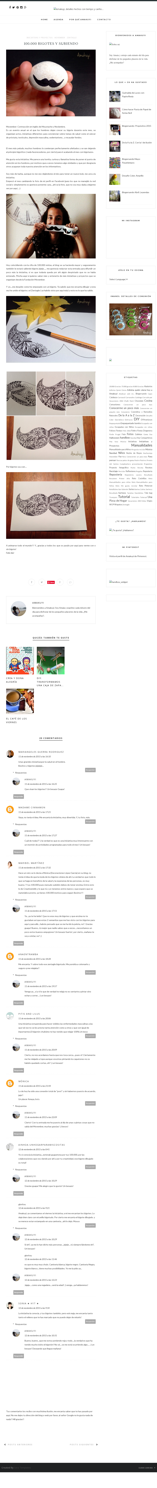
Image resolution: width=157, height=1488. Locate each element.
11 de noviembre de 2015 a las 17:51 (41, 910)
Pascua (119, 460)
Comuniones (114, 404)
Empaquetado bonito (131, 423)
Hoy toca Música (117, 442)
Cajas (150, 394)
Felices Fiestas (115, 431)
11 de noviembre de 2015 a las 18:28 (34, 959)
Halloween (114, 437)
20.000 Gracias (115, 386)
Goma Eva (148, 434)
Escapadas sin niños (143, 427)
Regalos (139, 471)
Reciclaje (113, 471)
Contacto (104, 19)
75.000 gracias (127, 386)
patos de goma (128, 460)
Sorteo (131, 489)
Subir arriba (146, 1468)
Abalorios (148, 386)
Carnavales (130, 397)
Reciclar (122, 471)
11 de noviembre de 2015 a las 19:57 (41, 986)
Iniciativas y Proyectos (40, 38)
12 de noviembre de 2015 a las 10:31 (41, 1335)
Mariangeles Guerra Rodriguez (41, 751)
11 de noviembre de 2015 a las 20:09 (41, 1049)
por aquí (60, 290)
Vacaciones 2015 (134, 501)
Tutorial (124, 497)
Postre (137, 460)
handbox (125, 437)
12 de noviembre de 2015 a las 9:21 (34, 1208)
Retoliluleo (113, 489)
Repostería (115, 474)
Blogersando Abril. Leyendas (135, 192)
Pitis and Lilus (29, 1013)
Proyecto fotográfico (118, 467)
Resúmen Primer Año (119, 478)
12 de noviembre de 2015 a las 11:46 (41, 1259)
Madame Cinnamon (31, 807)
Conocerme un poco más (124, 408)
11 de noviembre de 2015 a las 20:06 (34, 1018)
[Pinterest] (17, 7)
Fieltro (134, 431)
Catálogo (138, 397)
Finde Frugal (114, 434)
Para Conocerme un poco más (134, 457)
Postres (143, 460)
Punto (133, 468)
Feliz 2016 (127, 431)
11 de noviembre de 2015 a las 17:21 (34, 812)
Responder (90, 770)
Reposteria (147, 471)
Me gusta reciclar (138, 449)
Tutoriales (135, 497)
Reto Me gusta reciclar (126, 486)
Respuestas (21, 772)
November (60, 38)
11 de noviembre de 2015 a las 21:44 (34, 1086)
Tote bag (148, 493)
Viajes (149, 501)
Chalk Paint (129, 401)
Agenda (58, 19)
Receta (140, 468)
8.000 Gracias (138, 386)
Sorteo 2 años (140, 489)
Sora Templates (22, 1467)
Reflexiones (131, 471)
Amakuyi (38, 602)
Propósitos (148, 464)
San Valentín (123, 489)
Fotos (130, 434)
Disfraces (129, 420)
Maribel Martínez (31, 863)
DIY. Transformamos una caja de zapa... (50, 682)
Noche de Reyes (134, 453)
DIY (137, 419)
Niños (121, 452)
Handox (133, 438)
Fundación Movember (34, 279)
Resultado (148, 475)
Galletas (138, 434)
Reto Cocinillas (139, 478)
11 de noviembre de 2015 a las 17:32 (34, 867)
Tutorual (143, 497)
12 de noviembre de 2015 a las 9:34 (34, 1308)
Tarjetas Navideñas (135, 493)
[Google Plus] (25, 7)
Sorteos (122, 493)
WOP (111, 504)
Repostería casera (133, 475)
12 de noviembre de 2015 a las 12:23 (41, 1280)
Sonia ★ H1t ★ (28, 1303)
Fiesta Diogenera (144, 431)
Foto (124, 434)
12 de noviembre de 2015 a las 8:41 (34, 1149)
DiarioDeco (119, 420)
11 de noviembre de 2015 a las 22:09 (41, 1117)
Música (149, 449)
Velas (144, 501)
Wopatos (118, 504)
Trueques (113, 497)
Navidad (113, 453)
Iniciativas (132, 441)
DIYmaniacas (146, 420)
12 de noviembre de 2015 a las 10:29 (41, 1180)
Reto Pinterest (145, 486)
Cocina (148, 400)
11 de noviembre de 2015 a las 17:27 (41, 835)
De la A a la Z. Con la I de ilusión (137, 142)
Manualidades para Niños (120, 449)
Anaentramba (28, 954)
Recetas (148, 467)
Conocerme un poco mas (138, 405)
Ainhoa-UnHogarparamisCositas (41, 1144)
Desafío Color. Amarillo (133, 175)
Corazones (125, 412)
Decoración (141, 415)
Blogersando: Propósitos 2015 (136, 126)
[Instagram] (21, 7)
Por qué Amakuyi (80, 19)
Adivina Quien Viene (117, 390)
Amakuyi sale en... (127, 394)
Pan (120, 456)
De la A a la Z (127, 415)
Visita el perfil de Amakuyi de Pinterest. (128, 556)
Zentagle (72, 38)
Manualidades (141, 445)
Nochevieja (147, 453)
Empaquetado (114, 423)
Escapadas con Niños (124, 427)
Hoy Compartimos (144, 438)
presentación (137, 464)
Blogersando (141, 394)
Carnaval (121, 397)
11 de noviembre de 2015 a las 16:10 (34, 756)
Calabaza (113, 397)
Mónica (23, 1081)
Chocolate (139, 401)
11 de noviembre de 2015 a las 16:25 (41, 784)
